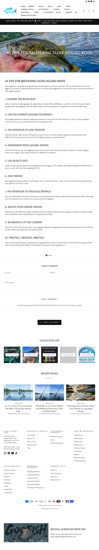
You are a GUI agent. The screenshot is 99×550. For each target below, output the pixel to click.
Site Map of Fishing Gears (36, 487)
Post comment (49, 299)
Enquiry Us (31, 438)
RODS (41, 6)
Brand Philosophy (28, 15)
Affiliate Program (56, 436)
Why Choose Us (56, 473)
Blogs (58, 12)
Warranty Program (33, 484)
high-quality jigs (18, 165)
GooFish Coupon (9, 470)
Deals (52, 440)
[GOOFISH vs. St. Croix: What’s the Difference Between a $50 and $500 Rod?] (49, 392)
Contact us (54, 477)
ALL (76, 12)
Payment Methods (33, 481)
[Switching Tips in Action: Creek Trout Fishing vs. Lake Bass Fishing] (80, 392)
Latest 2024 (8, 492)
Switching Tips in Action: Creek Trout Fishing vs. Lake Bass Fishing (80, 408)
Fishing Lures (78, 445)
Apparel (76, 454)
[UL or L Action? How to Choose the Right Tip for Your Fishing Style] (18, 392)
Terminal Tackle (79, 448)
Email (53, 273)
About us (54, 470)
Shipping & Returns (33, 472)
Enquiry (69, 12)
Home (23, 6)
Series (67, 9)
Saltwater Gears (79, 457)
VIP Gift (6, 477)
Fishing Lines (78, 441)
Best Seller (7, 483)
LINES (59, 6)
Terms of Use (31, 441)
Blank (36, 12)
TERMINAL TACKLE (27, 9)
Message (9, 283)
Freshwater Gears (80, 461)
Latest (6, 486)
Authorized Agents (57, 443)
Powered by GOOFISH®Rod (49, 508)
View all (49, 378)
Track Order (31, 435)
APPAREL (56, 9)
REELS (50, 6)
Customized (48, 12)
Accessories (78, 451)
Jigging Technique (40, 114)
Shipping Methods (33, 475)
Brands (31, 6)
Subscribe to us (56, 480)
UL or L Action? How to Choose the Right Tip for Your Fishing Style (18, 408)
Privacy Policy (58, 305)
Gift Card (7, 480)
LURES (68, 6)
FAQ (28, 448)
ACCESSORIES (43, 9)
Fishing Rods (78, 435)
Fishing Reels (78, 438)
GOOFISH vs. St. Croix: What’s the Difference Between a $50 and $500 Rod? (49, 408)
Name (8, 273)
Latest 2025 (8, 489)
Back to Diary (51, 322)
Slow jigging (10, 86)
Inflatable (25, 12)
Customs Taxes (9, 473)
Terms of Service (71, 305)
